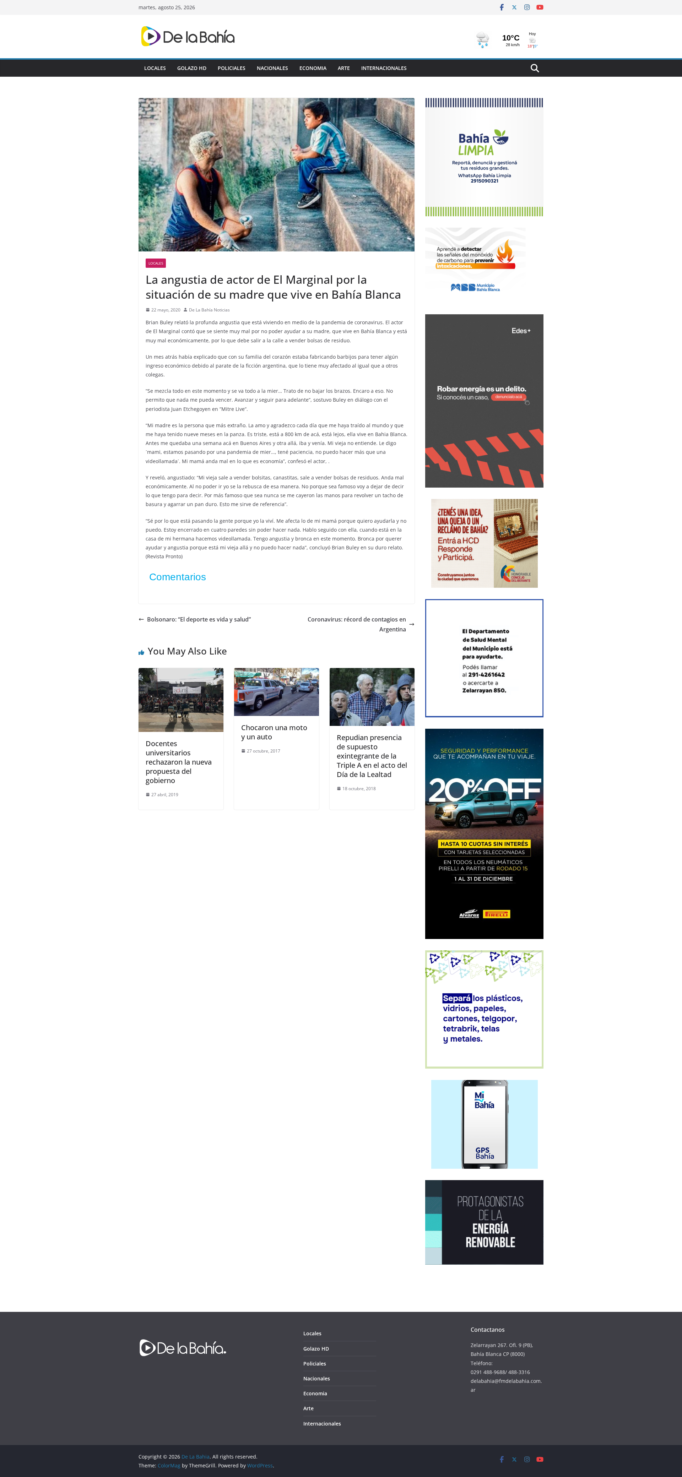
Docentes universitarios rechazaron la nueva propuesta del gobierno (179, 762)
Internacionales (384, 68)
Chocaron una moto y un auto (274, 732)
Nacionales (272, 68)
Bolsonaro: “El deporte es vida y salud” (199, 619)
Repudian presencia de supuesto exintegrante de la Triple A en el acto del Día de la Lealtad (372, 756)
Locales (155, 68)
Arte (344, 68)
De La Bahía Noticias (209, 310)
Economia (312, 68)
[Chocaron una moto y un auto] (276, 673)
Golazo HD (191, 68)
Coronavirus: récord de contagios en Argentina (357, 624)
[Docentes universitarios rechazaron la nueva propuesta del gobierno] (181, 673)
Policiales (231, 68)
